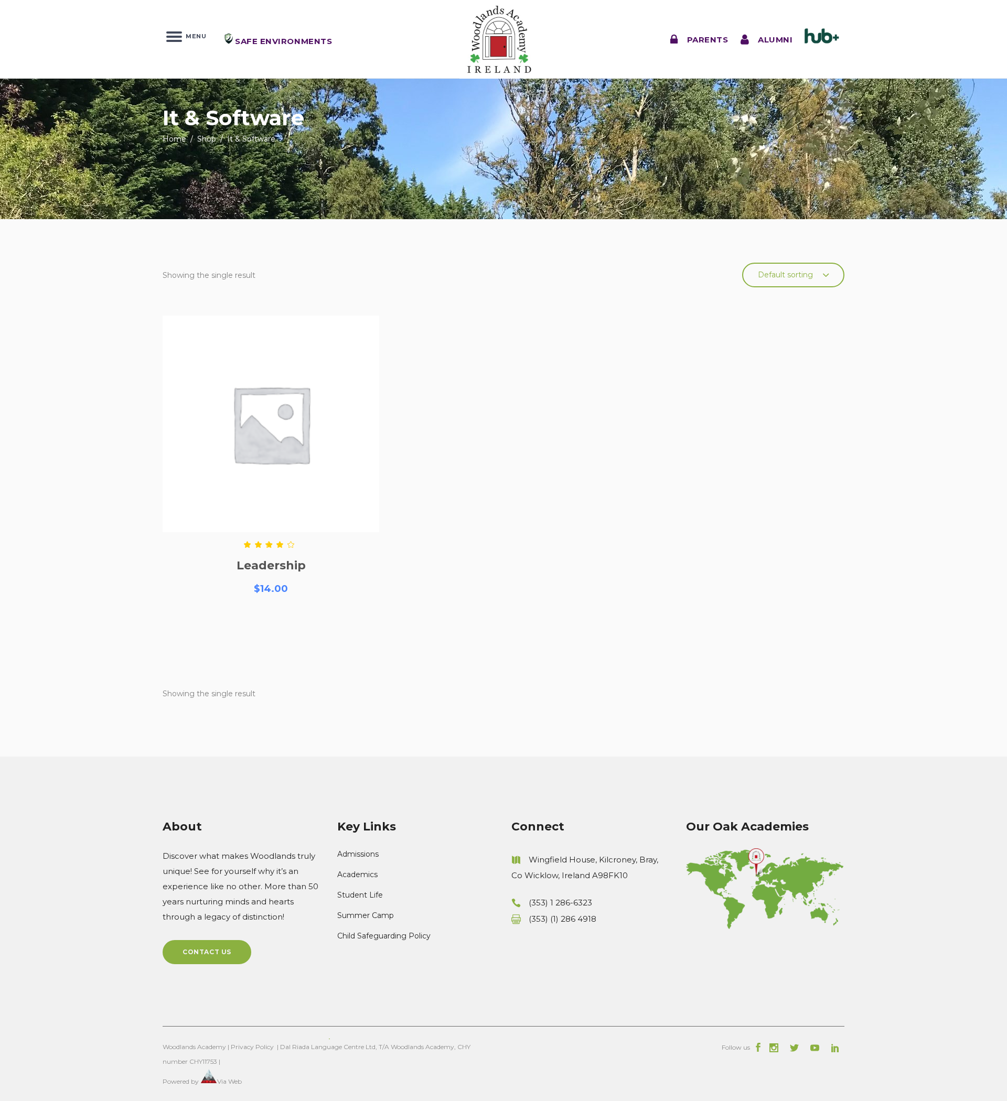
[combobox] (793, 275)
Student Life (360, 895)
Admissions (358, 854)
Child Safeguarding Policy (384, 936)
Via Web (229, 1081)
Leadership (271, 565)
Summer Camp (365, 915)
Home (174, 139)
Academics (357, 874)
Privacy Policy (252, 1047)
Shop (206, 139)
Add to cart (271, 626)
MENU (194, 35)
